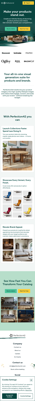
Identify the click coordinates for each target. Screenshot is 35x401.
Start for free (24, 29)
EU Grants (17, 357)
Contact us (17, 347)
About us (18, 350)
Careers (17, 354)
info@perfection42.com (17, 366)
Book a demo (11, 29)
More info (28, 390)
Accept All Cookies (9, 396)
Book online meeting (17, 369)
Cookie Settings (25, 396)
